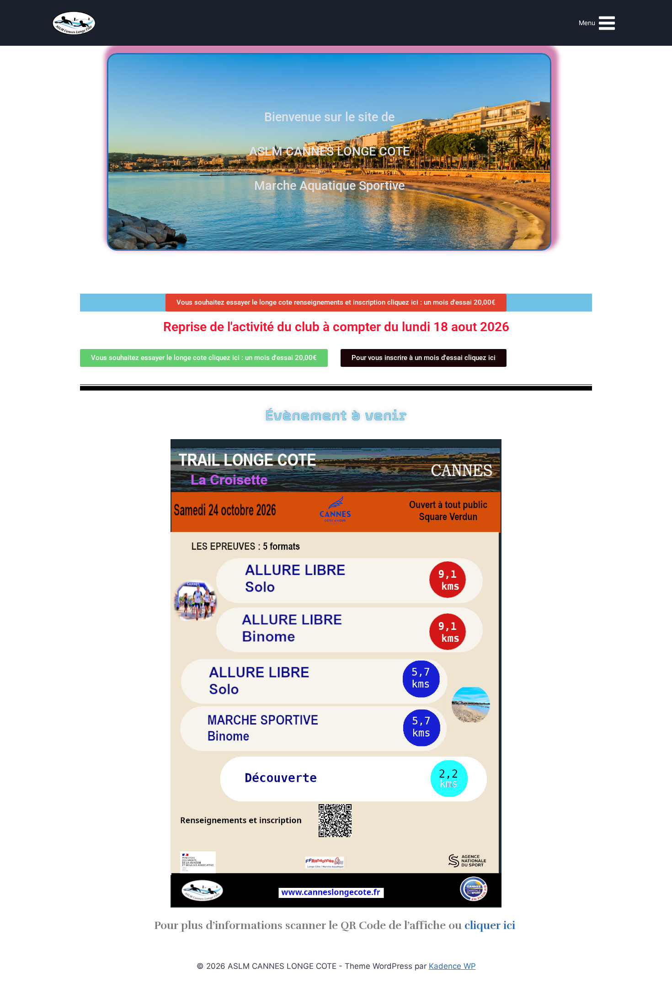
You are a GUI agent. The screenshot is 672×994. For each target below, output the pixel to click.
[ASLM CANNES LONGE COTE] (74, 22)
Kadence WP (452, 966)
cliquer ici (489, 925)
